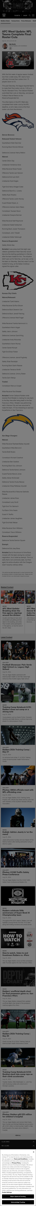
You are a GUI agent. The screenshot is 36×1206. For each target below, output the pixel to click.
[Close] (33, 1152)
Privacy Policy (16, 1163)
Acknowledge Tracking (18, 1202)
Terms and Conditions (21, 1159)
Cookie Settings (7, 1192)
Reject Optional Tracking (18, 1196)
